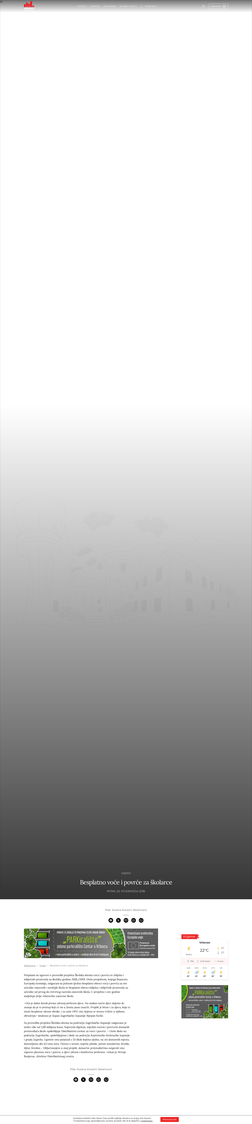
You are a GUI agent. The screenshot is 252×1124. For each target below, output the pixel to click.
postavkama (146, 1120)
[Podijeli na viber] (141, 920)
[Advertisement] (204, 1042)
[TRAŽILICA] (203, 6)
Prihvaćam (169, 1119)
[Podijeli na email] (126, 920)
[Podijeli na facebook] (110, 920)
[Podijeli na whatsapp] (133, 920)
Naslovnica (30, 965)
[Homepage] (29, 6)
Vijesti (126, 873)
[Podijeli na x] (118, 920)
